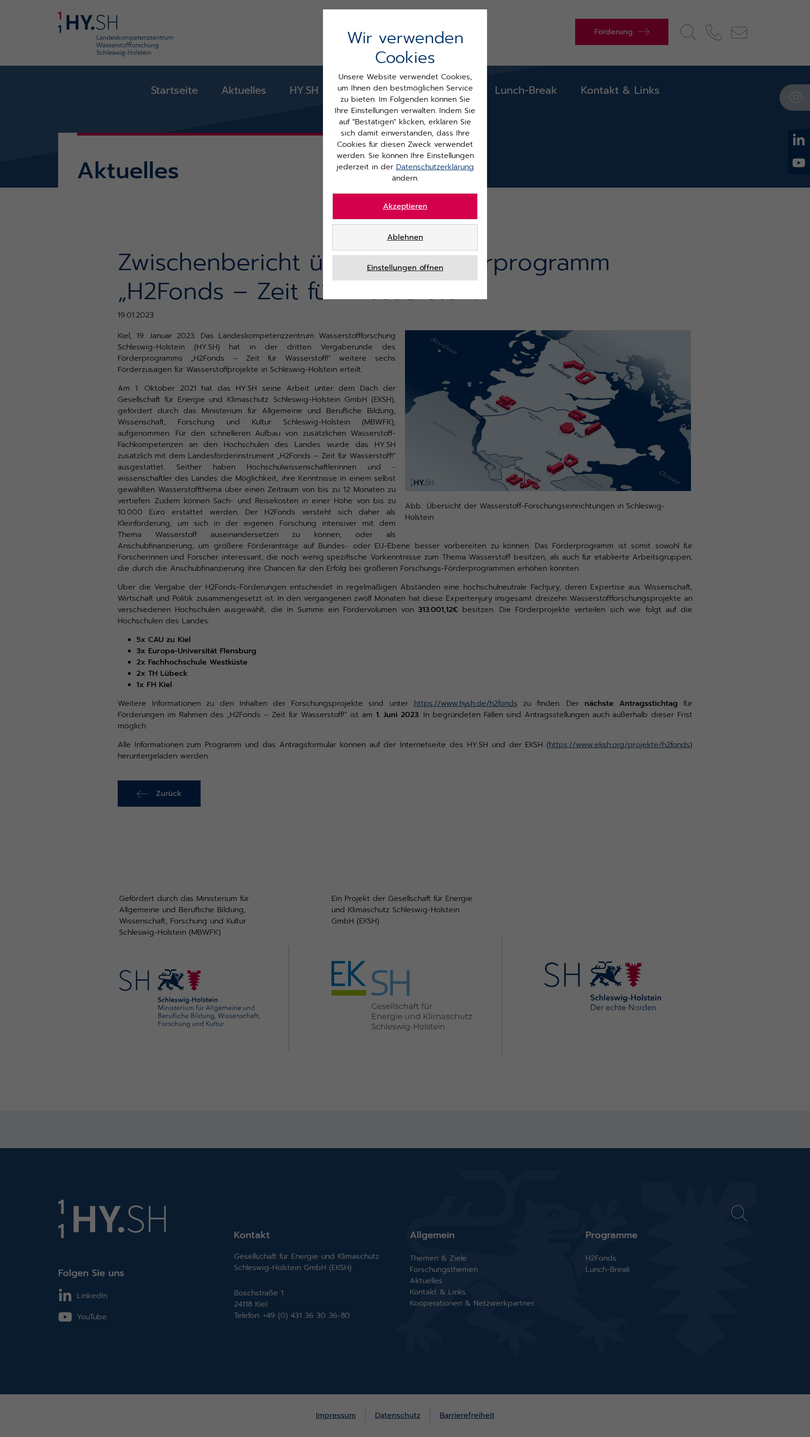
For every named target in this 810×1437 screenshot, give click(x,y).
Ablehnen (405, 237)
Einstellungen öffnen (405, 267)
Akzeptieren (405, 206)
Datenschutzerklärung (435, 167)
